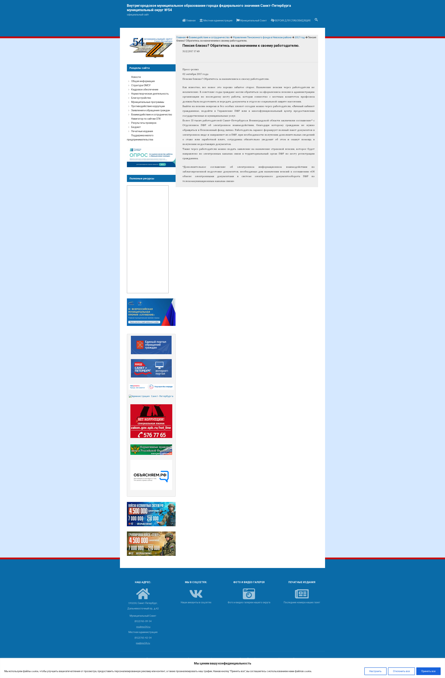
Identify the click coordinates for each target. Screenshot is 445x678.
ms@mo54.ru (143, 626)
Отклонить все (401, 671)
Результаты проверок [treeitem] (143, 122)
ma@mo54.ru (143, 643)
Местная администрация (217, 20)
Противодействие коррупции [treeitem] (148, 106)
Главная (191, 20)
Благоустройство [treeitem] (141, 97)
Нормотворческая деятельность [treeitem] (150, 93)
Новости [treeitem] (136, 76)
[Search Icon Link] (316, 20)
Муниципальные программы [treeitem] (147, 101)
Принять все (428, 671)
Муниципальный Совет (253, 20)
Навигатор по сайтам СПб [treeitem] (146, 118)
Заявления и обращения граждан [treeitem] (150, 110)
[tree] (151, 108)
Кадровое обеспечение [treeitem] (144, 89)
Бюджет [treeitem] (136, 126)
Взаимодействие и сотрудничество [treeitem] (151, 114)
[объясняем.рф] (151, 475)
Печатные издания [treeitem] (142, 131)
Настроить (375, 671)
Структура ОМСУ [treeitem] (141, 85)
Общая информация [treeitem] (143, 81)
